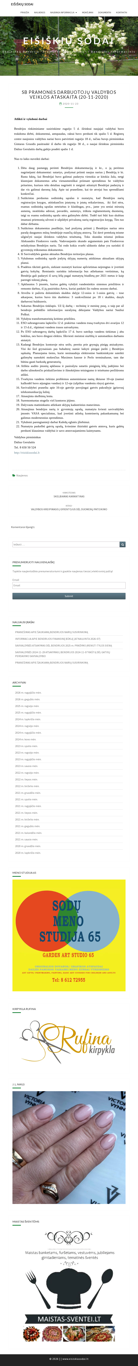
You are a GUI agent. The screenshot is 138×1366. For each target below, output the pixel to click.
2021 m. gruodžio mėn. (28, 792)
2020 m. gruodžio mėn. (28, 846)
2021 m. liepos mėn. (26, 812)
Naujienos (22, 475)
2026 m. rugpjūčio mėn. (28, 692)
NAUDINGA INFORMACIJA (62, 12)
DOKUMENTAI (104, 12)
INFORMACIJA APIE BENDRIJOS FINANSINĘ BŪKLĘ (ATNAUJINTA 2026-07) (57, 638)
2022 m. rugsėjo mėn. (27, 772)
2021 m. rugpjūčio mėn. (28, 806)
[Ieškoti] (123, 544)
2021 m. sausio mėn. (26, 839)
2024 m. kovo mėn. (25, 739)
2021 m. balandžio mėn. (28, 832)
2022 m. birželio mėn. (27, 786)
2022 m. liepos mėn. (26, 779)
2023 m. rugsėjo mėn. (27, 752)
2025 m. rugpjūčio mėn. (28, 712)
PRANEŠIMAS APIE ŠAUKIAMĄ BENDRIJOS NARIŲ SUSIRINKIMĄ (51, 632)
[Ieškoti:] (69, 544)
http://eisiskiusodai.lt (27, 452)
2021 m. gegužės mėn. (27, 826)
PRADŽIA (25, 12)
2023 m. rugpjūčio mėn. (28, 759)
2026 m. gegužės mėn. (27, 699)
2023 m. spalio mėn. (26, 746)
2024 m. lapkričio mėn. (28, 719)
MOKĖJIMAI (87, 12)
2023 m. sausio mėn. (26, 766)
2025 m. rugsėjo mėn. (27, 706)
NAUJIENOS (39, 12)
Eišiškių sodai (22, 4)
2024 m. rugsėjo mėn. (27, 726)
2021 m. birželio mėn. (27, 819)
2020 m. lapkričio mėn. (28, 852)
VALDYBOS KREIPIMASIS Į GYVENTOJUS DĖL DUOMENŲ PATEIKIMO (69, 507)
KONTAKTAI (121, 12)
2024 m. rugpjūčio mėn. (28, 732)
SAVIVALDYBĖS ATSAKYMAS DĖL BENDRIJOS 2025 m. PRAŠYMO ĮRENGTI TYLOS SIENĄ (63, 645)
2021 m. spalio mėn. (26, 799)
